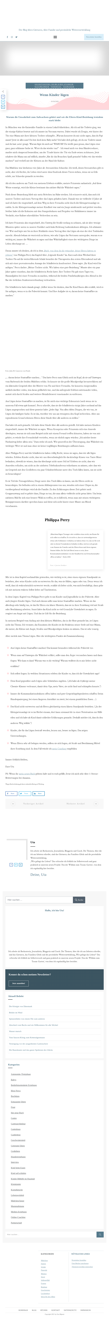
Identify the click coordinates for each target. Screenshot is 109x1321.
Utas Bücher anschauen (80, 1263)
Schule (43, 1267)
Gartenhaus (15, 1129)
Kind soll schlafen (18, 1173)
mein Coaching (59, 748)
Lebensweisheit (17, 1195)
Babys (13, 1080)
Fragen (43, 1283)
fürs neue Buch (17, 1113)
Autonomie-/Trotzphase (21, 1074)
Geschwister (45, 1290)
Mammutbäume (17, 1206)
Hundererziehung (18, 1157)
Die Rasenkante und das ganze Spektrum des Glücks (31, 1050)
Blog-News (16, 1091)
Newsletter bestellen (79, 1260)
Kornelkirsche (17, 1190)
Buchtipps (15, 1096)
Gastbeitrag (15, 1135)
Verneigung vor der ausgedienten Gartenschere (28, 1044)
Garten (14, 1118)
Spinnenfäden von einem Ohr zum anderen (27, 1019)
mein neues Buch (27, 773)
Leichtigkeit (45, 1293)
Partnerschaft (16, 1223)
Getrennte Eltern (18, 1146)
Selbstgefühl (45, 1280)
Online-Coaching (18, 1217)
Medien (44, 1274)
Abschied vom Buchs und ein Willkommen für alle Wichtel (33, 1025)
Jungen (43, 1264)
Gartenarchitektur (18, 1124)
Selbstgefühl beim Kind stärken (54, 84)
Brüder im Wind (15, 1013)
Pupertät (44, 1270)
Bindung (44, 1287)
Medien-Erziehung (19, 1212)
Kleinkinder (42, 87)
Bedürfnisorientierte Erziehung (24, 1085)
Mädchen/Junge (17, 1201)
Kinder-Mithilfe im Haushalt (23, 1179)
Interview (15, 1162)
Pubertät (56, 87)
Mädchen (44, 1260)
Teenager (68, 87)
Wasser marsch (15, 1031)
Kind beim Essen (18, 1168)
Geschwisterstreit (18, 1140)
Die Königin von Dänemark (20, 1006)
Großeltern (15, 1151)
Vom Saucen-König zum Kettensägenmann (27, 1037)
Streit (43, 1277)
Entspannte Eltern (18, 1102)
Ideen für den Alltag (48, 1297)
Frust (13, 1107)
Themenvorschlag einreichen (82, 1267)
